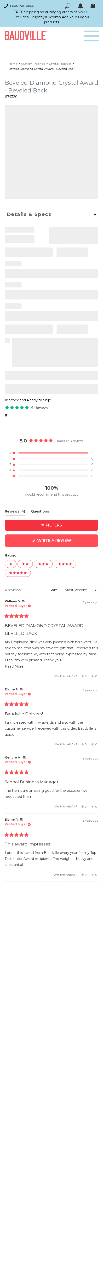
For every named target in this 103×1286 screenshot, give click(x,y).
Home (13, 63)
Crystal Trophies (60, 63)
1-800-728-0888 (22, 5)
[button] (26, 407)
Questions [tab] (40, 512)
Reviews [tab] (15, 512)
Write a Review (64, 542)
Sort (54, 590)
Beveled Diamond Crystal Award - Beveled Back (41, 69)
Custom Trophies (33, 63)
